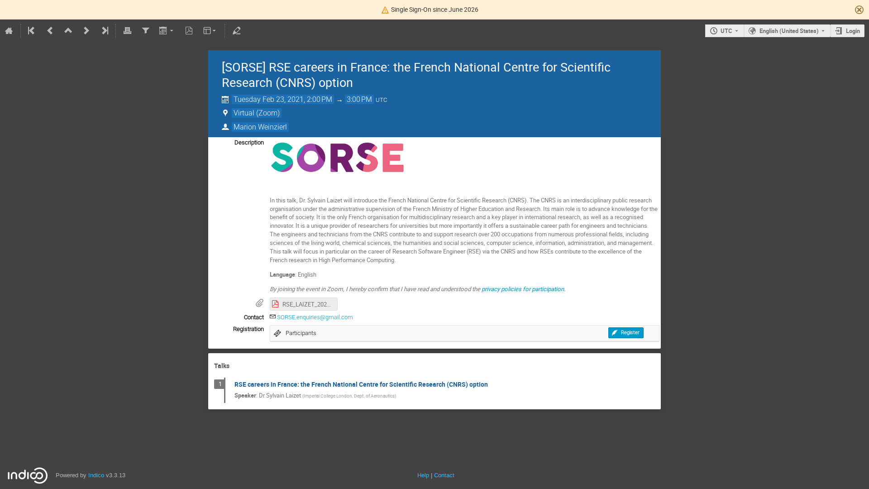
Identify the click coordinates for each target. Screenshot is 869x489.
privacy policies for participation (523, 289)
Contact (444, 475)
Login (853, 31)
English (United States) (789, 31)
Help (423, 475)
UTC (726, 31)
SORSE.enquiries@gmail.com (315, 317)
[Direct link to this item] (236, 366)
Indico (96, 475)
